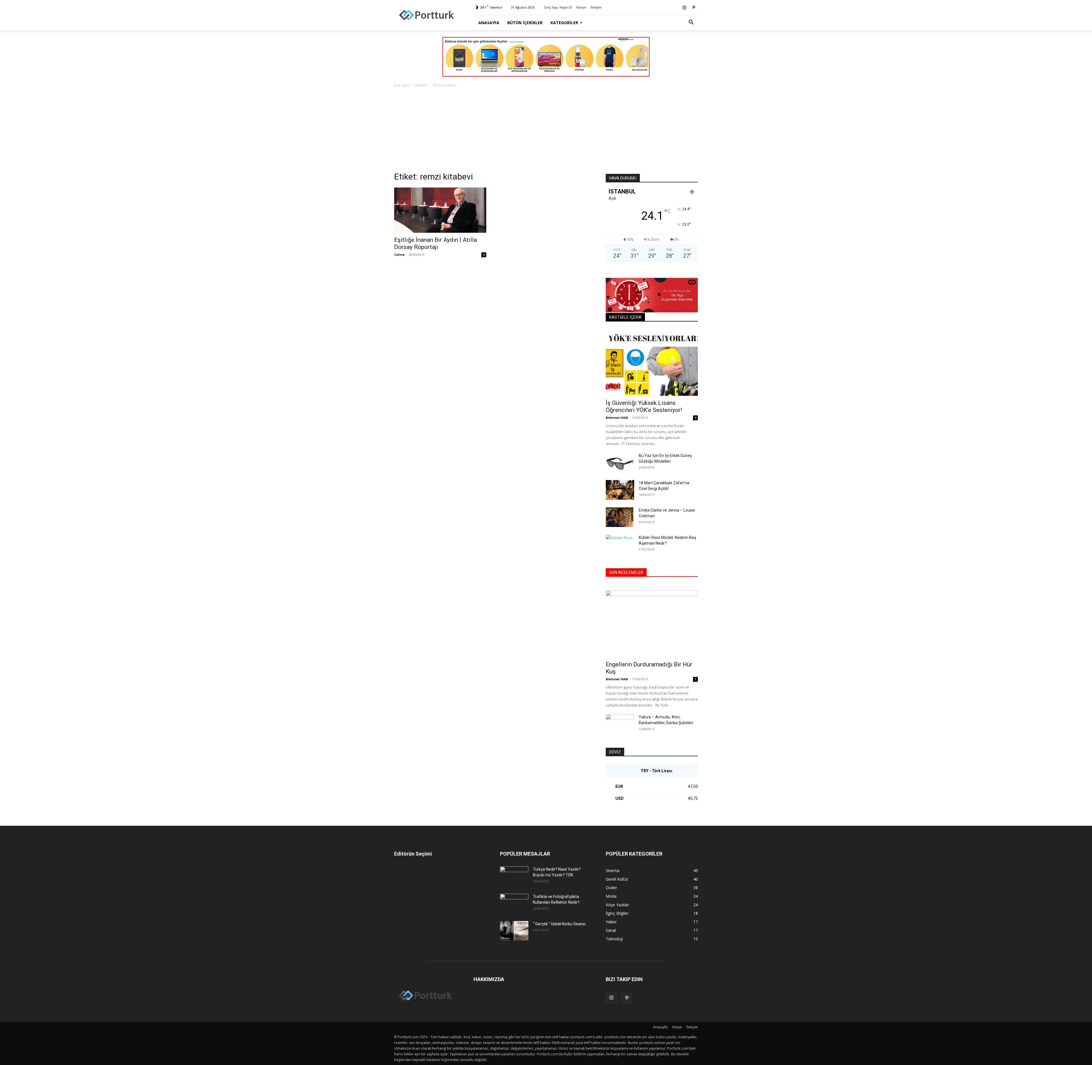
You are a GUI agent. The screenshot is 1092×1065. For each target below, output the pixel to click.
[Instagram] (684, 7)
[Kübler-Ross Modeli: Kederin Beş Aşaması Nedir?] (620, 545)
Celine (399, 254)
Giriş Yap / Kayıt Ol (558, 7)
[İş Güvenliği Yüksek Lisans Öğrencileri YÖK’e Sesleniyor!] (652, 362)
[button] (691, 23)
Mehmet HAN (617, 417)
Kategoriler (564, 22)
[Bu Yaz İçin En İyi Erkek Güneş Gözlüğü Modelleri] (620, 462)
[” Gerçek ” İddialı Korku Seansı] (514, 931)
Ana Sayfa (402, 85)
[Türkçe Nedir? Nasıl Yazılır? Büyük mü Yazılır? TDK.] (514, 876)
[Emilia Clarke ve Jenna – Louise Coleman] (620, 517)
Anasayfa (488, 22)
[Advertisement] (546, 131)
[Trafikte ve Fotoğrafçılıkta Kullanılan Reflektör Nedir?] (514, 904)
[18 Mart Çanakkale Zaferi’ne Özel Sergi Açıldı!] (620, 490)
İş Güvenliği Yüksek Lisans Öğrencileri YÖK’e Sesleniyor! (644, 406)
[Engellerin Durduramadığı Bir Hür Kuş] (652, 623)
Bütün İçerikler (525, 22)
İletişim (596, 7)
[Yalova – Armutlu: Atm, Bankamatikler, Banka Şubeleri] (620, 724)
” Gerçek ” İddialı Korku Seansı (559, 924)
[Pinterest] (693, 7)
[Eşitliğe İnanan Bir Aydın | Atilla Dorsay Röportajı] (440, 210)
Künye (581, 7)
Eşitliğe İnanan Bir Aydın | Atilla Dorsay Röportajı (435, 243)
